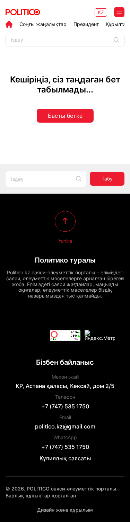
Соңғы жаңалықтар (43, 24)
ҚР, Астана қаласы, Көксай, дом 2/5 (65, 385)
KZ (101, 12)
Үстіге (65, 241)
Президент (86, 24)
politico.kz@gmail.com (65, 426)
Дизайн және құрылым (65, 510)
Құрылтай (117, 24)
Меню (119, 12)
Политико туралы (65, 260)
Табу (107, 179)
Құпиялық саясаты (65, 458)
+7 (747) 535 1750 (65, 406)
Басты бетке (65, 115)
